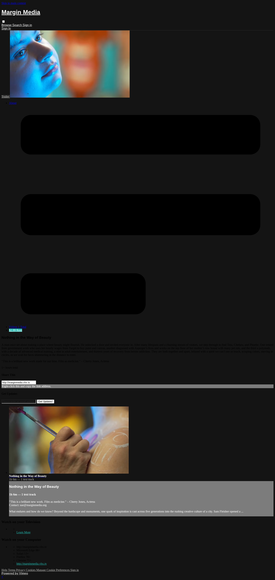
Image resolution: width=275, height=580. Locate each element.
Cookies (31, 570)
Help (4, 570)
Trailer (5, 96)
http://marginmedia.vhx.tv (31, 563)
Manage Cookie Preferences (53, 570)
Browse (6, 25)
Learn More (23, 532)
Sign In (6, 28)
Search (17, 25)
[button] (3, 21)
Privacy (21, 570)
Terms (12, 570)
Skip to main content (13, 3)
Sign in (27, 25)
